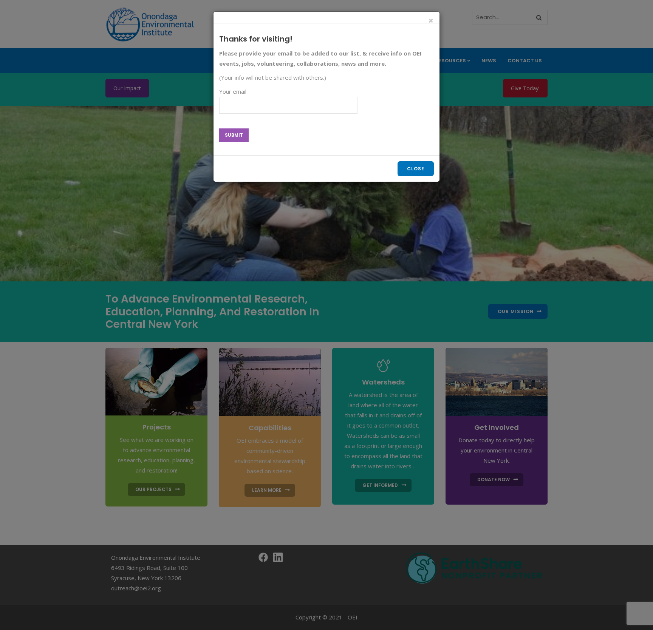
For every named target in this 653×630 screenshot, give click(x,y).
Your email (232, 91)
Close (415, 168)
